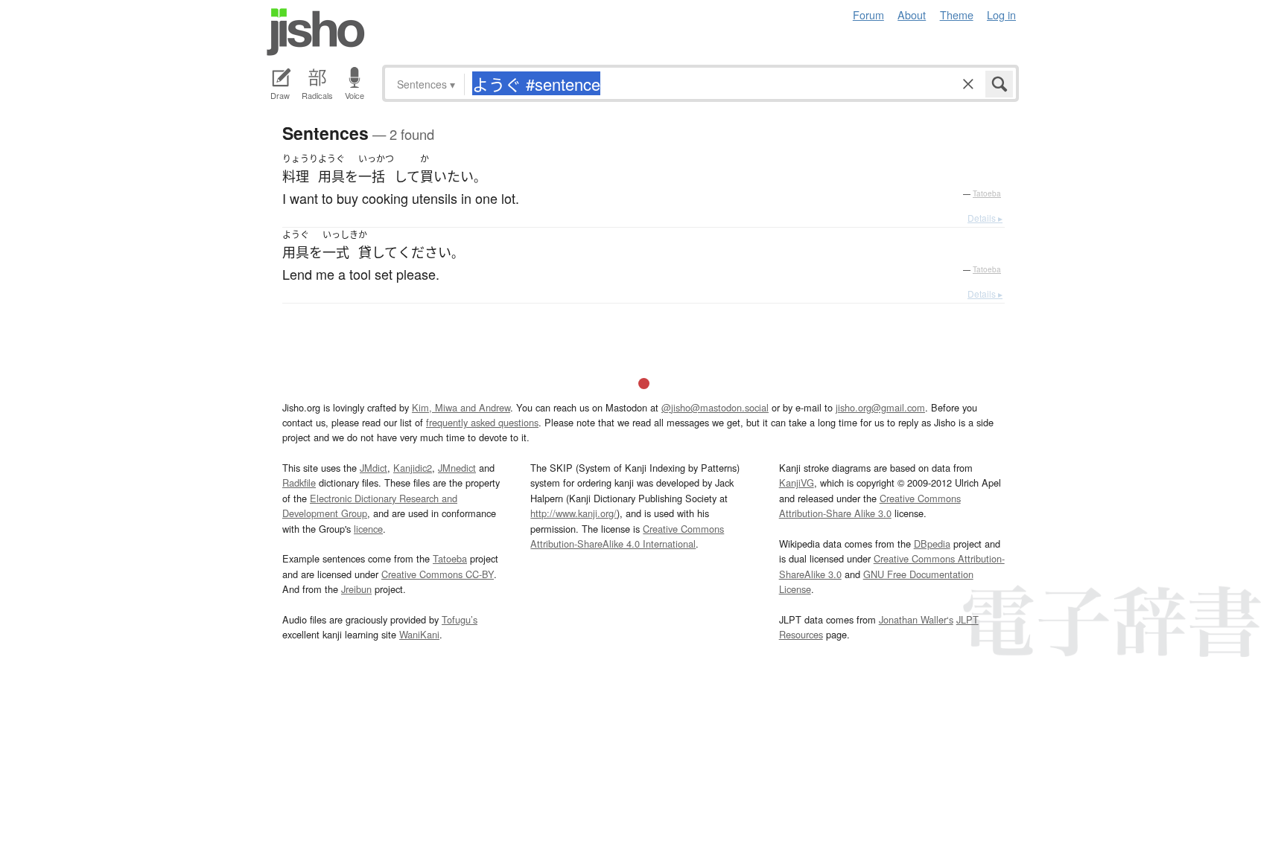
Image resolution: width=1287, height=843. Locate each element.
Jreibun (356, 589)
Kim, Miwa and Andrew (461, 407)
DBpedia (932, 543)
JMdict (373, 468)
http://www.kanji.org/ (573, 513)
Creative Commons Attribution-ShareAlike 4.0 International (627, 536)
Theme (956, 14)
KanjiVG (796, 482)
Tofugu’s (459, 619)
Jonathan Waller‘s (916, 619)
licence (368, 529)
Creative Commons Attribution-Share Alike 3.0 (870, 505)
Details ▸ (984, 217)
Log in (1001, 14)
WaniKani (419, 634)
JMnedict (457, 468)
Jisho (316, 32)
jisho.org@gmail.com (880, 407)
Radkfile (299, 482)
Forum (868, 14)
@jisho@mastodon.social (715, 407)
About (911, 14)
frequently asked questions (482, 422)
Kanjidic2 (412, 468)
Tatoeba (987, 193)
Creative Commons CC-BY (437, 574)
